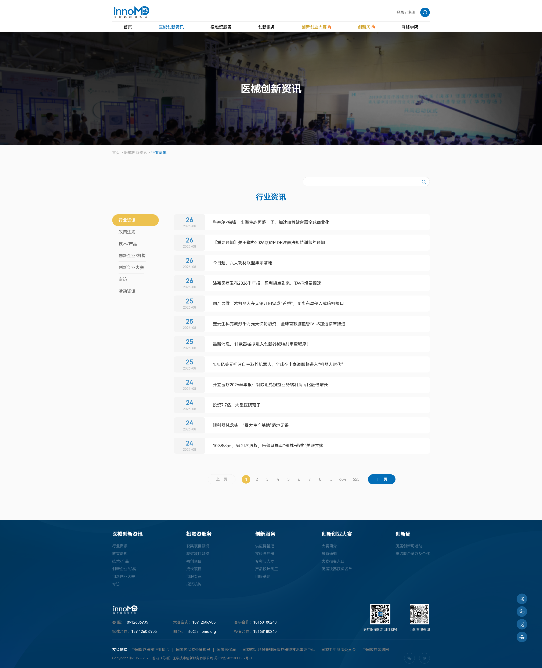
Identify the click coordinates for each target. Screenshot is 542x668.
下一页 (381, 479)
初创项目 (194, 561)
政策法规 (127, 232)
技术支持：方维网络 (289, 658)
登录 (400, 12)
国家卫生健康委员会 (338, 649)
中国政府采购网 (375, 649)
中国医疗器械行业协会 (150, 649)
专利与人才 (264, 561)
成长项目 (194, 569)
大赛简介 (329, 546)
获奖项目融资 (197, 546)
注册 (411, 12)
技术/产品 (128, 243)
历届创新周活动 (408, 546)
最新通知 (329, 553)
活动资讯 (127, 291)
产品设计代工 (266, 569)
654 (342, 479)
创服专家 (194, 576)
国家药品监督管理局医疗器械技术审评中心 (278, 649)
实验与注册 (264, 553)
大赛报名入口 (333, 561)
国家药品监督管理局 (193, 649)
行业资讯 (158, 152)
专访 (123, 279)
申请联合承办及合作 (412, 553)
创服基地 (262, 576)
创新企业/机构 (132, 255)
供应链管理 (264, 546)
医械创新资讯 (135, 152)
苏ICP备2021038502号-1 (233, 658)
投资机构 (194, 584)
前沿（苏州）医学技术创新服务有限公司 (182, 658)
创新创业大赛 (131, 267)
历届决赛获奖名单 (337, 569)
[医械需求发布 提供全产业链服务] (522, 624)
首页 (116, 152)
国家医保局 (226, 649)
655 (356, 479)
